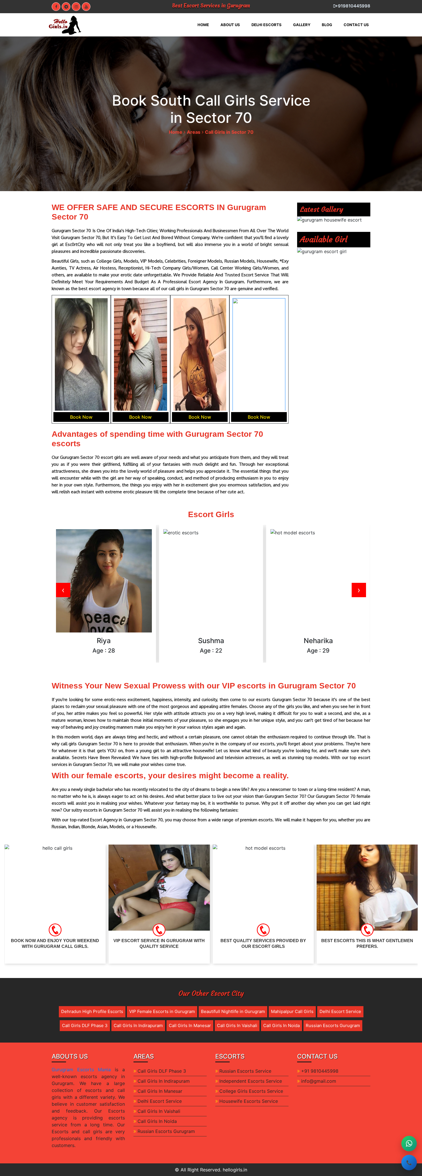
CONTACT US (356, 24)
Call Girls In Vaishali (237, 1025)
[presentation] (63, 590)
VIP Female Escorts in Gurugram (162, 1011)
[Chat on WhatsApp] (409, 1143)
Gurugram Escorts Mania (81, 1069)
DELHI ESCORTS (266, 24)
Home (175, 132)
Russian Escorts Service (245, 1071)
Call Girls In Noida (281, 1025)
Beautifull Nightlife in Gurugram (233, 1011)
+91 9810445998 (319, 1071)
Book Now (81, 417)
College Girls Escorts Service (251, 1091)
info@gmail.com (318, 1081)
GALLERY (301, 24)
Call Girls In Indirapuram (138, 1025)
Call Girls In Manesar (190, 1025)
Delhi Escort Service (340, 1011)
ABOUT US (230, 24)
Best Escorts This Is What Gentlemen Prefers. (263, 943)
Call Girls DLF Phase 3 (85, 1025)
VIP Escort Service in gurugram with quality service (54, 943)
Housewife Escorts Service (248, 1101)
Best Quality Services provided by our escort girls (159, 943)
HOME (206, 24)
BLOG (327, 24)
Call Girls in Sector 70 (229, 132)
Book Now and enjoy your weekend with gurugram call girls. (367, 943)
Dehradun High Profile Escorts (92, 1011)
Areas (193, 132)
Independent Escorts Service (250, 1081)
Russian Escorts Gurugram (333, 1025)
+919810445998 (352, 6)
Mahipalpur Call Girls (292, 1011)
